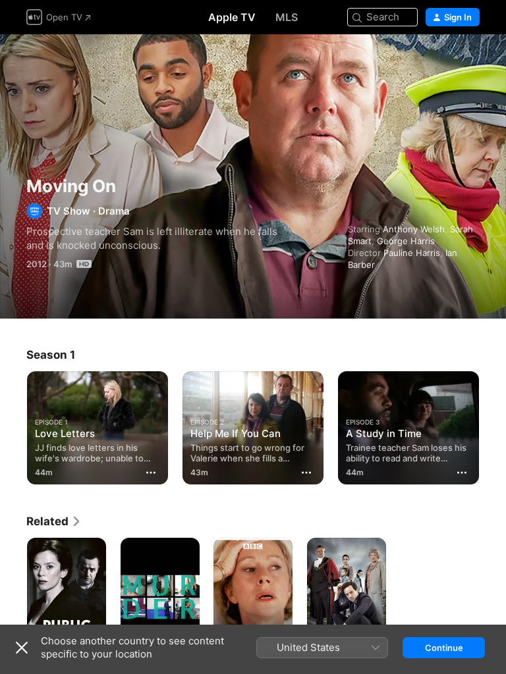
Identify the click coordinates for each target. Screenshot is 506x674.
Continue (444, 647)
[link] (54, 521)
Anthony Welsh (414, 229)
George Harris (406, 241)
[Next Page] (493, 425)
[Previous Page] (13, 425)
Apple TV (232, 17)
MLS (286, 17)
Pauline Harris (411, 252)
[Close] (22, 648)
